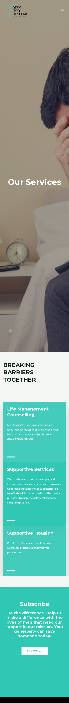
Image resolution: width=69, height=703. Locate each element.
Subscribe (34, 650)
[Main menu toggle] (62, 9)
